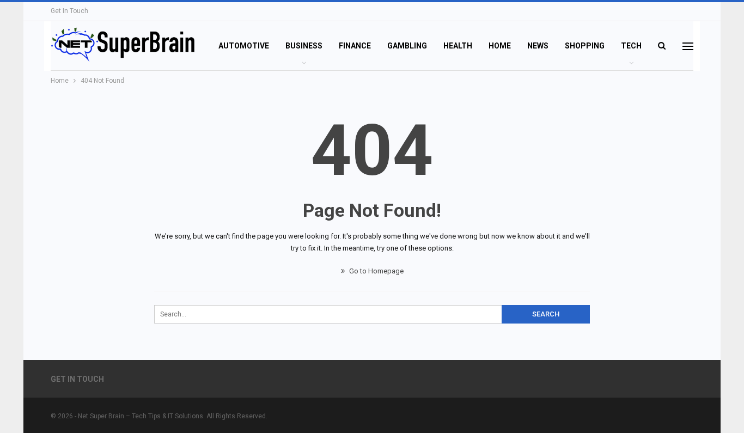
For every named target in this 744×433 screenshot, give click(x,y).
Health (457, 45)
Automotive (243, 45)
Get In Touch (69, 11)
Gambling (407, 45)
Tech (631, 45)
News (537, 45)
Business (303, 45)
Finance (355, 45)
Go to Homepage (375, 271)
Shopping (585, 45)
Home (500, 45)
